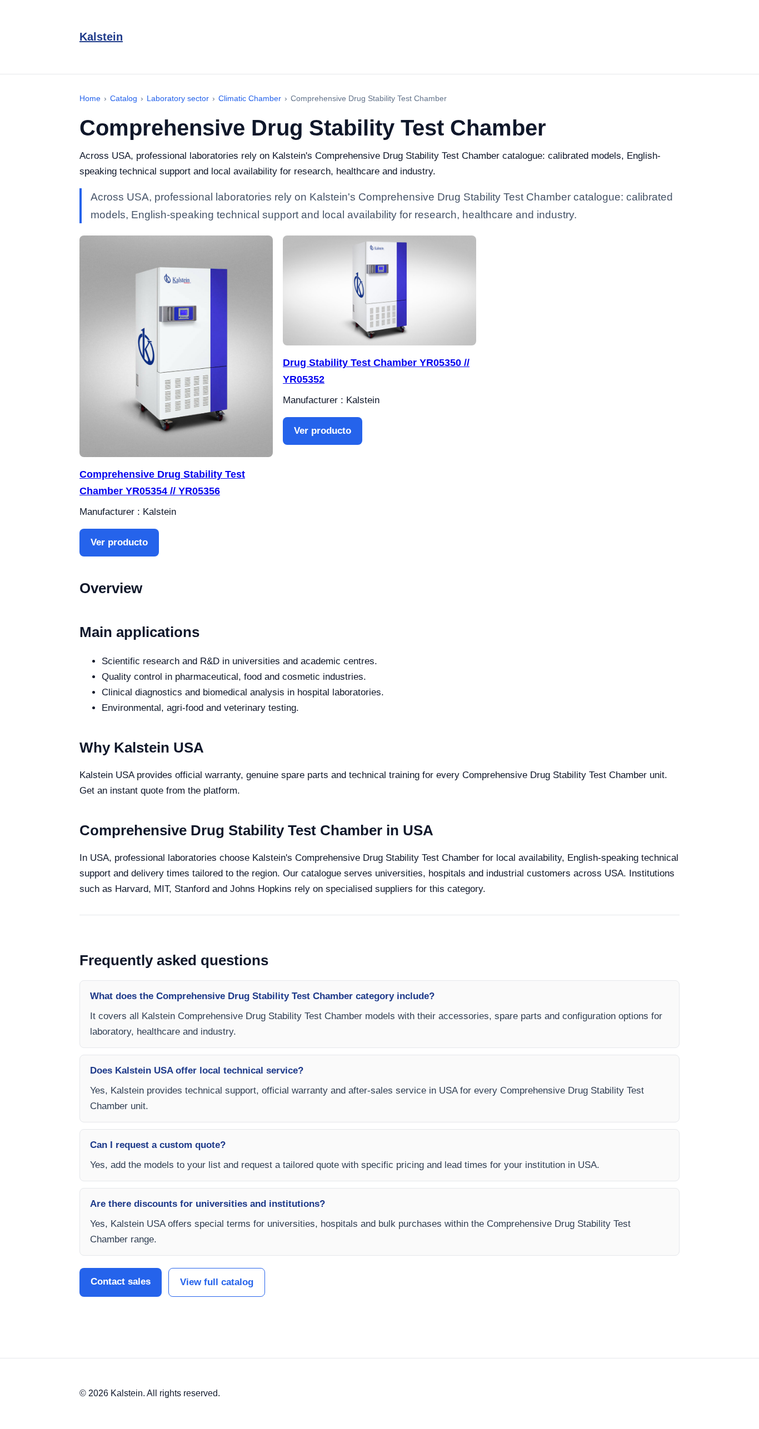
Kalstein (101, 37)
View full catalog (216, 1282)
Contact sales (121, 1281)
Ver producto (119, 542)
